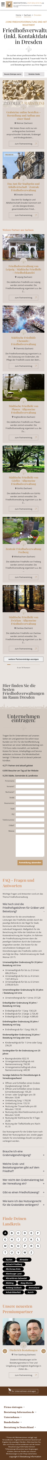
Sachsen (27, 15)
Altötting (9, 1283)
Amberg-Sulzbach (14, 1287)
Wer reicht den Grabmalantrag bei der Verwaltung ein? (23, 1181)
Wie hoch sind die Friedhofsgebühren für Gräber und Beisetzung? (23, 907)
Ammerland (34, 1287)
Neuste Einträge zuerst (12, 74)
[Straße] (30, 797)
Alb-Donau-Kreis (13, 1269)
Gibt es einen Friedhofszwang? (21, 1192)
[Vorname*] (30, 786)
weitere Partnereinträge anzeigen (23, 659)
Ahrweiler (24, 1259)
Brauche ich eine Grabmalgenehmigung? (17, 1153)
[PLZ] (30, 814)
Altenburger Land (13, 1273)
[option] (23, 1349)
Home (18, 15)
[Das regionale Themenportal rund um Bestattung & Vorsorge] (9, 4)
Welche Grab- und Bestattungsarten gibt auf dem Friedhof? (21, 1167)
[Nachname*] (30, 792)
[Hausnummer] (30, 803)
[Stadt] (30, 809)
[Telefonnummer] (30, 820)
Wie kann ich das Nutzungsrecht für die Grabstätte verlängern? (22, 1202)
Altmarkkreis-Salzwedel (16, 1278)
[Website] (30, 831)
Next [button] (43, 1351)
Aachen (9, 1259)
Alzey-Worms (27, 1283)
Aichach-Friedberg (14, 1264)
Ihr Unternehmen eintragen (24, 1391)
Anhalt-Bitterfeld (13, 1292)
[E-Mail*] (30, 825)
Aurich (31, 1292)
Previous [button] (4, 1351)
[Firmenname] (30, 781)
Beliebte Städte (34, 74)
